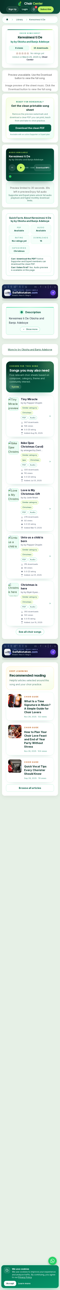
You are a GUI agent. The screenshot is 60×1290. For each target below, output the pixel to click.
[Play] (21, 168)
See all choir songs (30, 631)
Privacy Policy (25, 1277)
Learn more (24, 1283)
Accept (10, 1283)
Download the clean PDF (30, 128)
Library (19, 19)
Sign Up (12, 9)
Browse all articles (30, 788)
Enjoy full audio (38, 191)
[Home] (7, 19)
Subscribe (45, 9)
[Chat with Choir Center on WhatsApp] (52, 1261)
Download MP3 (42, 168)
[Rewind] (12, 167)
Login (25, 9)
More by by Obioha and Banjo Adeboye (30, 349)
